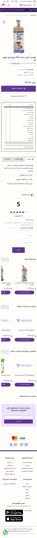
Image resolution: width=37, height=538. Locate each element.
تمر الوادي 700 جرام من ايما (26, 330)
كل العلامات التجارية (9, 484)
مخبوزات (27, 498)
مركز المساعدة (27, 462)
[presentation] (7, 259)
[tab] (30, 159)
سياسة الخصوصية (10, 468)
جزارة (27, 492)
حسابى (27, 465)
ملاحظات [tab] (7, 159)
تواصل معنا (10, 471)
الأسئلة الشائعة (10, 474)
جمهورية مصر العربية (27, 1)
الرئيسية (33, 15)
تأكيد (18, 250)
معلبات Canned (22, 75)
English (13, 1)
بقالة (27, 489)
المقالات (9, 465)
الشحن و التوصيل (27, 471)
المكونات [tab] (17, 159)
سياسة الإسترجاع (27, 468)
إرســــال (18, 421)
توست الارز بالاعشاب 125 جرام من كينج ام (24, 284)
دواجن (27, 495)
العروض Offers (27, 487)
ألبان (27, 484)
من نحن (9, 462)
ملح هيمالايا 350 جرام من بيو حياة (24, 375)
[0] (2, 5)
